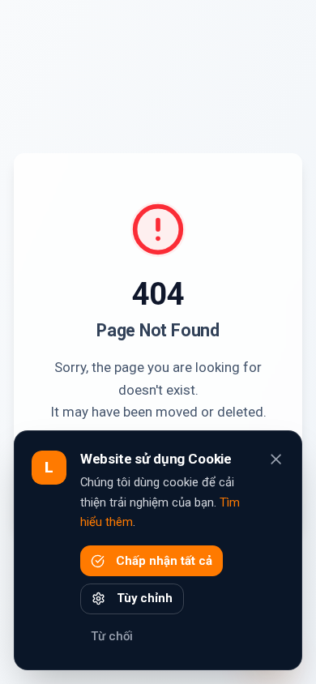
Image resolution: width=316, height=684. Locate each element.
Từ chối (112, 636)
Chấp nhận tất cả (164, 561)
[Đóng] (275, 459)
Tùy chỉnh (145, 598)
